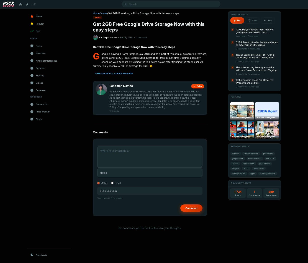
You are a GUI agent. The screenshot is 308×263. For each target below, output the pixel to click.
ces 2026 (270, 158)
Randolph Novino (108, 37)
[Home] (20, 4)
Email (118, 183)
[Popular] (27, 4)
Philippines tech (251, 153)
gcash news (264, 163)
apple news (259, 168)
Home (96, 13)
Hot (239, 20)
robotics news (254, 158)
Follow (199, 86)
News (104, 13)
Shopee (235, 168)
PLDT (246, 168)
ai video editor (238, 173)
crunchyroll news (267, 173)
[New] (34, 4)
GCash (235, 163)
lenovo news (248, 163)
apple (252, 173)
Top (270, 20)
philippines (268, 153)
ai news (235, 153)
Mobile (104, 183)
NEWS (98, 17)
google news (237, 158)
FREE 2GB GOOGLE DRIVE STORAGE (114, 73)
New (254, 20)
